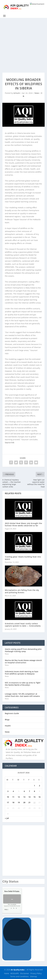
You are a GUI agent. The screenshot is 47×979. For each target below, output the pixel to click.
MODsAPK (14, 973)
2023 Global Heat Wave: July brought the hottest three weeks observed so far (23, 524)
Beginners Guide (12, 713)
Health (8, 726)
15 (34, 797)
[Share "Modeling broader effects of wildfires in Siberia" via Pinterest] (26, 462)
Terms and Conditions (19, 976)
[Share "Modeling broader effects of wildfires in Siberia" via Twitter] (16, 462)
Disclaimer (24, 973)
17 (8, 802)
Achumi (17, 93)
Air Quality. (17, 891)
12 (19, 797)
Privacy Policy (36, 973)
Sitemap (33, 976)
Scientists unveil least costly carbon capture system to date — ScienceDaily (23, 624)
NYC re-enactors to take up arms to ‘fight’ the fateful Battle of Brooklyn (23, 683)
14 (29, 797)
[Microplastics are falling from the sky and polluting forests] (23, 575)
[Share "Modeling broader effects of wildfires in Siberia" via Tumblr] (21, 462)
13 (24, 797)
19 (19, 802)
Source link (9, 442)
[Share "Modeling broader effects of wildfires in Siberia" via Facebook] (11, 462)
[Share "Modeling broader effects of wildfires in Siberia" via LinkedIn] (31, 462)
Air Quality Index (18, 970)
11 (13, 797)
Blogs (7, 719)
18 (13, 802)
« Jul (7, 818)
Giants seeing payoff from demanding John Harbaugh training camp (23, 650)
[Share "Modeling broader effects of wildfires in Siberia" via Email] (36, 462)
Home (6, 973)
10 (8, 797)
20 (24, 802)
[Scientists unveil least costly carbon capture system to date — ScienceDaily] (23, 609)
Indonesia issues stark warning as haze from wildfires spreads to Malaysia (21, 672)
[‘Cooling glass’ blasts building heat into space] (23, 542)
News (36, 93)
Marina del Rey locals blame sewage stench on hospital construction (23, 661)
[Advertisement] (23, 42)
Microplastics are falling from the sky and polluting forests (22, 591)
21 (29, 802)
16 (39, 797)
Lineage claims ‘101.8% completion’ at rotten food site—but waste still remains (22, 695)
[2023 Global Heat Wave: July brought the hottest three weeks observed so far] (23, 509)
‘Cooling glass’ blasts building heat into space (23, 558)
